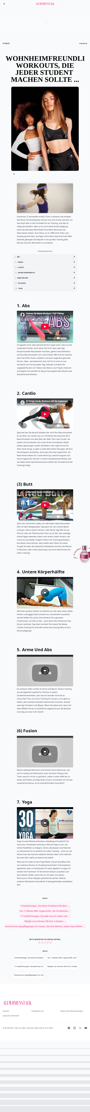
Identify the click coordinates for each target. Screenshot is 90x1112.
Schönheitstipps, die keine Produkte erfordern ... (45, 905)
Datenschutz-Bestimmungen (71, 1011)
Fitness (6, 43)
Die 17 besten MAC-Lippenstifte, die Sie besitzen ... (45, 911)
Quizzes (6, 1011)
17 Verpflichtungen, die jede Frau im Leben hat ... (45, 916)
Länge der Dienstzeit (11, 1016)
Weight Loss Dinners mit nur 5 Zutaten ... (45, 921)
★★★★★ (83, 43)
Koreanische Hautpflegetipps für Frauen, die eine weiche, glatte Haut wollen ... (45, 926)
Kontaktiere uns (38, 1011)
